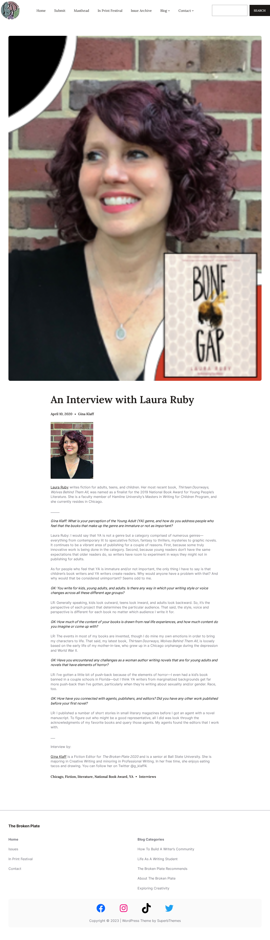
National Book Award (110, 776)
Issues (13, 849)
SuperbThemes (169, 921)
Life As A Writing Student (158, 859)
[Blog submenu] (169, 10)
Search (260, 10)
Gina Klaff (86, 414)
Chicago (57, 776)
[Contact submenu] (193, 10)
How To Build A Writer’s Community (166, 849)
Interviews (147, 776)
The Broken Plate (24, 826)
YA (131, 776)
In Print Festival (20, 859)
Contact (14, 868)
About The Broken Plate (157, 878)
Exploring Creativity (153, 888)
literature (85, 776)
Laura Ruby (60, 487)
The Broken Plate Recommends (162, 868)
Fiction (70, 776)
